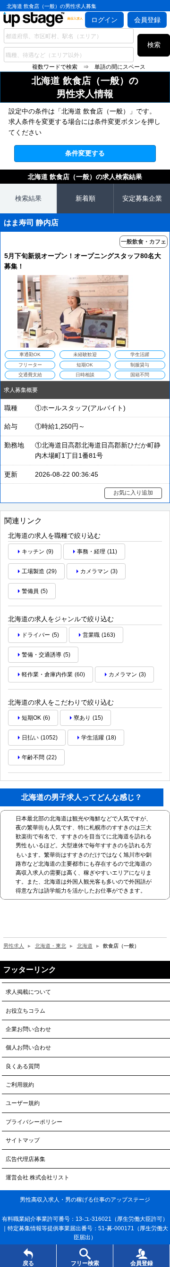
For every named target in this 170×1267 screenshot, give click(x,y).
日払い (30, 737)
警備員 (30, 591)
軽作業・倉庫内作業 (47, 674)
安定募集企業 (142, 198)
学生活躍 (92, 737)
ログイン (104, 20)
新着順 (85, 198)
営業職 (91, 635)
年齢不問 (33, 757)
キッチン (33, 551)
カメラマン (94, 571)
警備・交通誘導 (41, 654)
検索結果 (28, 198)
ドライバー (36, 635)
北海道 (85, 946)
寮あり (82, 718)
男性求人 (13, 946)
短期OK (31, 718)
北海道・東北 (50, 946)
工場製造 (33, 571)
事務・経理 (91, 551)
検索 (154, 45)
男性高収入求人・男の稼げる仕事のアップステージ (85, 1199)
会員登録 (147, 20)
